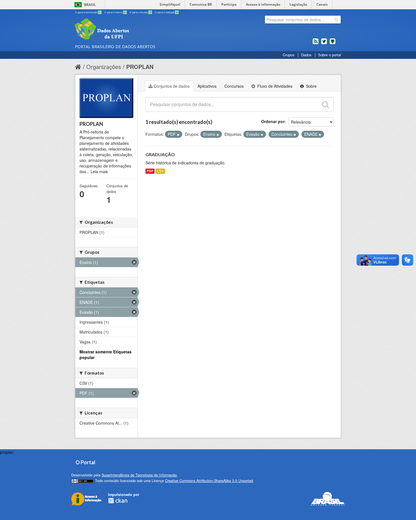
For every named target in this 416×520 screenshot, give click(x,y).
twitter (324, 43)
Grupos (289, 55)
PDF (150, 171)
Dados (306, 55)
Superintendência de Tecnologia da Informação (139, 475)
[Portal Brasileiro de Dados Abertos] (136, 29)
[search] (336, 19)
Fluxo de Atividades (274, 86)
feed (315, 43)
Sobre (311, 86)
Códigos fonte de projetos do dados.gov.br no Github (332, 43)
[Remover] (178, 134)
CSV (160, 171)
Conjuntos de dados (172, 86)
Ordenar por (272, 121)
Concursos (234, 86)
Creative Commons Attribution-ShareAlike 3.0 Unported (209, 480)
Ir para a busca (140, 12)
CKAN (117, 501)
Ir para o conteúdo (87, 12)
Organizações (103, 67)
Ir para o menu (115, 12)
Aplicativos (207, 86)
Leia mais (99, 171)
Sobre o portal (329, 55)
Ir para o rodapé (166, 12)
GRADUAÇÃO (160, 154)
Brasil (90, 4)
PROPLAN (139, 67)
